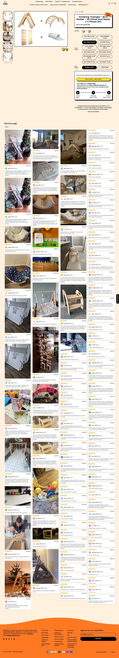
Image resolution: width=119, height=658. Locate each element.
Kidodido (9, 651)
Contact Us (70, 630)
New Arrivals (45, 635)
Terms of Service (59, 639)
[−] (83, 31)
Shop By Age (45, 637)
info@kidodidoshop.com (13, 635)
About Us (69, 632)
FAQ (68, 635)
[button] (112, 3)
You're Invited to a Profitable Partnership (71, 645)
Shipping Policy (59, 630)
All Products (45, 630)
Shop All (57, 1)
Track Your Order (72, 637)
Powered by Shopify (18, 651)
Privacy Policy (58, 641)
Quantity (76, 30)
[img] (77, 12)
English (113, 652)
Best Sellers (45, 632)
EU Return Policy (59, 636)
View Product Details (93, 111)
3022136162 (30, 633)
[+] (89, 31)
